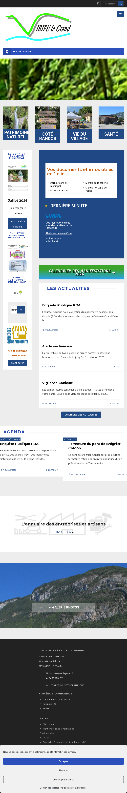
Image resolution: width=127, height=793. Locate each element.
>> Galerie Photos (63, 607)
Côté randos (47, 136)
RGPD (46, 737)
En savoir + (114, 330)
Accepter (63, 761)
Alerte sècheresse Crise (58, 233)
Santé (111, 134)
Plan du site (49, 724)
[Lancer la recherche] (120, 3)
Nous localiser (22, 51)
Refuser (63, 770)
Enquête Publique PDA (61, 305)
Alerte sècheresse (57, 346)
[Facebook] (98, 3)
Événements (14, 439)
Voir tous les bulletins (18, 223)
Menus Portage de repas (96, 189)
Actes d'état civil (59, 190)
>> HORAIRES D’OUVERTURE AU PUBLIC (65, 685)
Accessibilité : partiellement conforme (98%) (64, 742)
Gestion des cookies (49, 787)
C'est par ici (17, 362)
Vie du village (79, 136)
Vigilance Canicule (57, 383)
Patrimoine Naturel (16, 134)
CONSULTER (62, 532)
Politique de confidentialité (73, 787)
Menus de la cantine (96, 182)
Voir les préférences (63, 779)
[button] (120, 14)
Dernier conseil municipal (58, 184)
